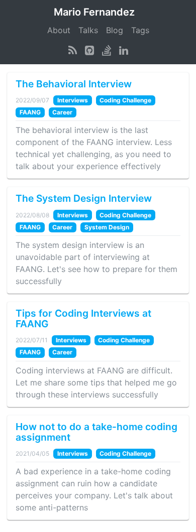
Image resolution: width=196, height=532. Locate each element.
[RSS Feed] (72, 50)
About (58, 30)
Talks (88, 30)
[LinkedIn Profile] (123, 50)
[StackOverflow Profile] (106, 50)
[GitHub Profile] (89, 50)
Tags (140, 30)
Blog (114, 30)
